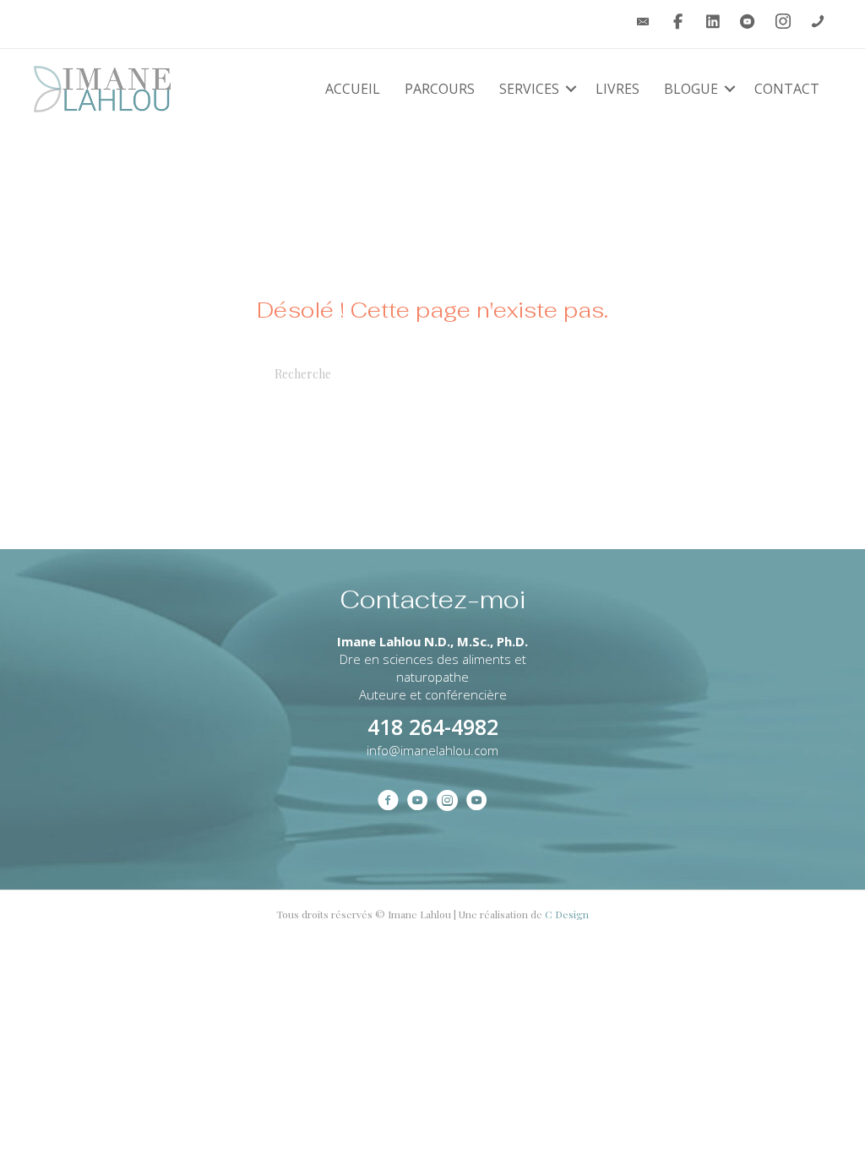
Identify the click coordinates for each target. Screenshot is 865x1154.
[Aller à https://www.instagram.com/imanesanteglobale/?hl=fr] (447, 802)
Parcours (440, 88)
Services (529, 88)
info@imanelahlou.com (432, 750)
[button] (571, 88)
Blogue (691, 88)
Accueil (352, 88)
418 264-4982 (432, 726)
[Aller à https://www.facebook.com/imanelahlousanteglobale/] (388, 802)
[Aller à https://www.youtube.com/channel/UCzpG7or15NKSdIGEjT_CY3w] (417, 802)
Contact (786, 88)
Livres (617, 88)
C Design (567, 914)
